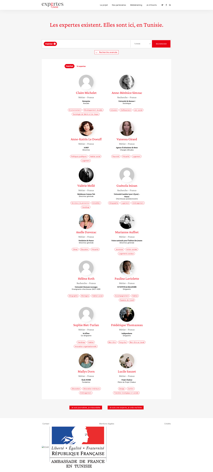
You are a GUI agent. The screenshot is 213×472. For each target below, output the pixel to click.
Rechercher (161, 44)
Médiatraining (136, 5)
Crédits (167, 423)
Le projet (104, 5)
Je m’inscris (151, 5)
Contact (45, 423)
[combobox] (86, 44)
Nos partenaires (119, 5)
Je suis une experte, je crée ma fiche (125, 407)
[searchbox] (82, 44)
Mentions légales (106, 423)
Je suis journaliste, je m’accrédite (85, 407)
